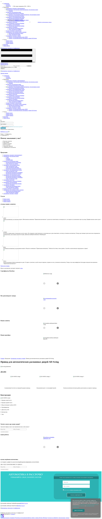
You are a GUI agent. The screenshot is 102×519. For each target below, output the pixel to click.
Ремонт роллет (9, 42)
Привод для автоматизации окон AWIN (18, 37)
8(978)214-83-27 (4, 63)
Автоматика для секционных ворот (14, 91)
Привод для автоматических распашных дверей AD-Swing (23, 38)
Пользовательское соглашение (8, 517)
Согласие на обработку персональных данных (58, 517)
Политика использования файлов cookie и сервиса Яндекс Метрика (31, 517)
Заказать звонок (4, 73)
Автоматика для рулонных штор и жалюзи (16, 32)
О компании (6, 3)
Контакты (5, 44)
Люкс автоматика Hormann (12, 167)
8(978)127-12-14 (4, 131)
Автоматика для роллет (11, 22)
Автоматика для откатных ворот (11, 156)
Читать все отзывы (5, 266)
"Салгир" (12, 514)
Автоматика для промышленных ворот (15, 17)
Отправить (3, 128)
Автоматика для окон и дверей (13, 35)
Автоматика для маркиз (11, 27)
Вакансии (8, 6)
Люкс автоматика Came (11, 166)
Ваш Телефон (4, 124)
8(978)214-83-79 (4, 64)
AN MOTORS (9, 160)
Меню (33, 61)
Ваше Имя (3, 121)
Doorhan (11, 11)
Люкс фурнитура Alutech (12, 163)
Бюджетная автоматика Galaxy (16, 28)
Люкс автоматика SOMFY (15, 29)
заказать (29, 65)
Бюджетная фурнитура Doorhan (16, 13)
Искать (2, 68)
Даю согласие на (12, 126)
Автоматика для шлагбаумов (13, 24)
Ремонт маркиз (9, 43)
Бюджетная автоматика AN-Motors (14, 172)
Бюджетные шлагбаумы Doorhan (16, 25)
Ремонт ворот (9, 40)
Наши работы (6, 45)
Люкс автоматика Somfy (14, 34)
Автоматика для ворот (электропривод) (15, 8)
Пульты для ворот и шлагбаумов (13, 30)
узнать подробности (76, 495)
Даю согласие (78, 510)
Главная (2, 358)
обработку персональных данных (15, 126)
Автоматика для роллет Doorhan (16, 23)
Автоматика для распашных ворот (11, 165)
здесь (21, 268)
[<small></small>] (51, 299)
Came (7, 157)
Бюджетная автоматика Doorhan (16, 16)
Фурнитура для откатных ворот (13, 12)
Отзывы (8, 4)
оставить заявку (4, 431)
